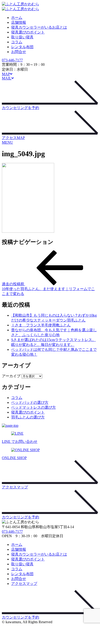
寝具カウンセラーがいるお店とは (39, 27)
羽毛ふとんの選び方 (28, 417)
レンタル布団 (22, 47)
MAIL (6, 78)
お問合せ (18, 52)
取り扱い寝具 (22, 37)
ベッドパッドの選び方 (29, 402)
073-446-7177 (12, 60)
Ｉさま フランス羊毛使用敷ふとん (41, 325)
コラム (16, 42)
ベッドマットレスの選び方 (33, 407)
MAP (6, 74)
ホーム (16, 18)
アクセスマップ (24, 584)
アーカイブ (11, 376)
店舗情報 (18, 22)
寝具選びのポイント (28, 32)
